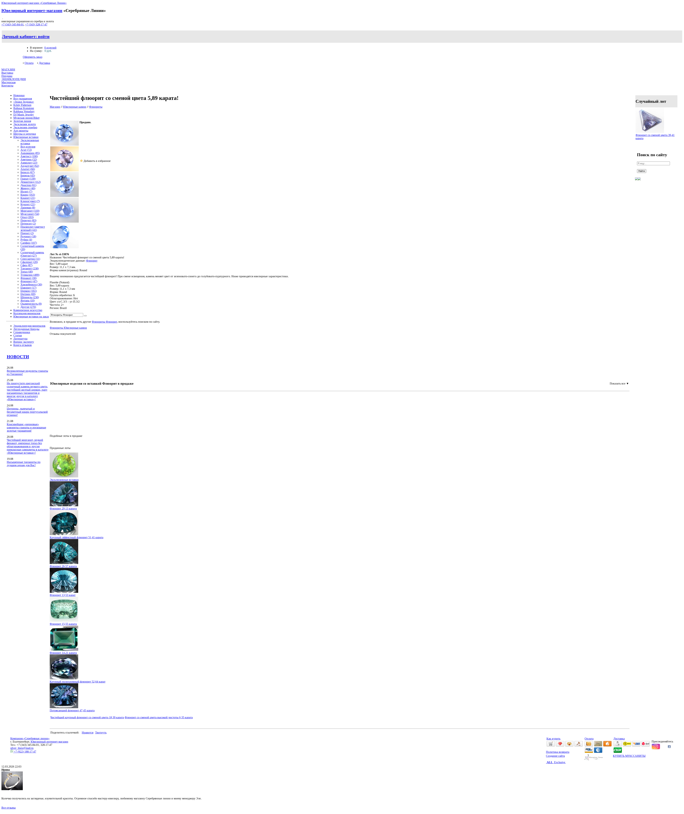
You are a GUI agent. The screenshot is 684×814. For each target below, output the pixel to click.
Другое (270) (28, 306)
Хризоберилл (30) (31, 284)
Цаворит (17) (28, 287)
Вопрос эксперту (23, 341)
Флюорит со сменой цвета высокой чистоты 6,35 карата (159, 717)
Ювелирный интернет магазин (49, 741)
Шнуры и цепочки (24, 133)
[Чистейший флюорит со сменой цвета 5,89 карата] (64, 144)
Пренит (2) (27, 233)
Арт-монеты (20, 130)
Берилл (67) (27, 172)
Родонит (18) (28, 236)
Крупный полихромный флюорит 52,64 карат (77, 681)
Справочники (21, 332)
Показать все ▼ (619, 383)
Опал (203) (27, 217)
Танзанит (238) (29, 268)
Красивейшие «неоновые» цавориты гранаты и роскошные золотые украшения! (26, 427)
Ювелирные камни (74, 106)
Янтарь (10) (27, 300)
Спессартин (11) (30, 258)
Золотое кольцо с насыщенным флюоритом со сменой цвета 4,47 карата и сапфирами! (99, 416)
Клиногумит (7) (30, 201)
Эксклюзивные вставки (29, 142)
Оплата (29, 62)
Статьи (17, 335)
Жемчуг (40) (27, 188)
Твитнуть (101, 732)
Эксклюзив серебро (25, 127)
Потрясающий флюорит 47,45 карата (72, 710)
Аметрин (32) (28, 159)
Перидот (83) (28, 220)
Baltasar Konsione (23, 108)
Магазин (55, 106)
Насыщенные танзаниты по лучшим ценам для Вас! (23, 464)
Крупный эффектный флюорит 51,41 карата (76, 537)
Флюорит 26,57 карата (63, 566)
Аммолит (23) (28, 162)
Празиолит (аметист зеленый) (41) (32, 228)
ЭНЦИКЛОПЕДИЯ (13, 79)
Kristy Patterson (22, 104)
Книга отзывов (22, 345)
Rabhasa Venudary (24, 111)
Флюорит (91, 260)
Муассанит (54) (29, 213)
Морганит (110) (29, 210)
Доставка (44, 62)
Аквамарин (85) (30, 153)
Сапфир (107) (28, 242)
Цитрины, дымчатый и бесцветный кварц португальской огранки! (27, 412)
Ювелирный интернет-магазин (31, 10)
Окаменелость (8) (31, 303)
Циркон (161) (28, 290)
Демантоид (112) (30, 181)
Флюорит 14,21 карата (63, 652)
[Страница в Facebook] (669, 747)
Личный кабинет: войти (26, 36)
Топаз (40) (26, 271)
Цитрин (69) (27, 294)
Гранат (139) (27, 178)
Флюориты (95, 106)
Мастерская (8, 82)
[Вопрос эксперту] (639, 182)
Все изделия (27, 146)
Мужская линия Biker (26, 117)
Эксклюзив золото (24, 124)
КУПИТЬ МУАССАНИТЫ (629, 755)
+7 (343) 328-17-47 (36, 24)
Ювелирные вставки (25, 137)
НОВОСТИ (18, 356)
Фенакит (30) (28, 278)
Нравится (87, 732)
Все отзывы (8, 807)
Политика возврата (557, 751)
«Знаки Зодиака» (23, 101)
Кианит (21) (27, 197)
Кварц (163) (27, 194)
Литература (20, 338)
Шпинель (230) (29, 297)
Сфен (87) (26, 265)
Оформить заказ (32, 56)
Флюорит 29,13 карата (63, 508)
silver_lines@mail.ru (21, 748)
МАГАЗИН (8, 69)
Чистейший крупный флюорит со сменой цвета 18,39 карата (87, 717)
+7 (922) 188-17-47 (24, 751)
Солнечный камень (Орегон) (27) (32, 254)
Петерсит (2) (28, 223)
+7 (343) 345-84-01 (12, 24)
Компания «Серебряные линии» (30, 738)
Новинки (19, 95)
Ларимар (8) (27, 207)
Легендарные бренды (26, 329)
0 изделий (50, 47)
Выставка (7, 74)
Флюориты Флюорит (104, 321)
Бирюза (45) (27, 175)
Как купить (553, 738)
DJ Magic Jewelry (23, 114)
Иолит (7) (26, 191)
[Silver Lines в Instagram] (656, 748)
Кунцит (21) (27, 204)
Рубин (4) (26, 239)
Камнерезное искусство (27, 310)
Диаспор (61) (28, 185)
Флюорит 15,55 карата (63, 623)
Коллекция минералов (26, 313)
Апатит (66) (27, 169)
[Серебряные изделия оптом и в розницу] (593, 759)
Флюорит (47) (28, 281)
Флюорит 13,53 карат (63, 595)
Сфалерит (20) (29, 262)
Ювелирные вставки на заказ (31, 316)
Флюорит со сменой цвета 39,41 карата (655, 137)
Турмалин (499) (29, 274)
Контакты (7, 85)
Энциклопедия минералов (29, 325)
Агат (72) (26, 149)
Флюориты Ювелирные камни (68, 327)
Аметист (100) (29, 156)
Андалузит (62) (29, 165)
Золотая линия (22, 121)
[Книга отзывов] (636, 182)
